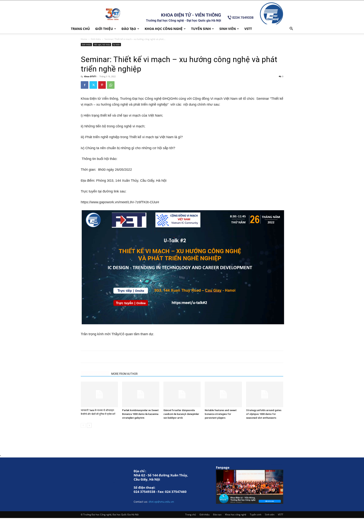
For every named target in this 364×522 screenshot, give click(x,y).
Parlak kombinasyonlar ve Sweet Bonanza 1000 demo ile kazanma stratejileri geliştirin (140, 414)
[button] (291, 29)
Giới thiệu (104, 28)
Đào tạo (129, 28)
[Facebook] (84, 85)
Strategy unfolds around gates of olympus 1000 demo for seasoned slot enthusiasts (263, 414)
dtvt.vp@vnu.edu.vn (161, 501)
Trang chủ (80, 28)
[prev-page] (83, 425)
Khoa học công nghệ (164, 28)
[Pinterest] (102, 85)
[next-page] (89, 425)
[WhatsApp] (111, 85)
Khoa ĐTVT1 (90, 76)
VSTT (248, 28)
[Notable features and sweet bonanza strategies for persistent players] (223, 394)
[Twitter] (93, 85)
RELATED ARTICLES (95, 373)
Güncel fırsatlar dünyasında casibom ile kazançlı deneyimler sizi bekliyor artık (181, 414)
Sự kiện (116, 44)
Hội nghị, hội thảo (102, 44)
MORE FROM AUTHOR (124, 373)
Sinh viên (227, 28)
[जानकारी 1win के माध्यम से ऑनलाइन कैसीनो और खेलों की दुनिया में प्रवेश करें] (99, 394)
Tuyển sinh (201, 28)
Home (84, 39)
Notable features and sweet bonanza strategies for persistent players (221, 414)
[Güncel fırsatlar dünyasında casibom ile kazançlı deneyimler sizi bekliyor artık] (182, 394)
